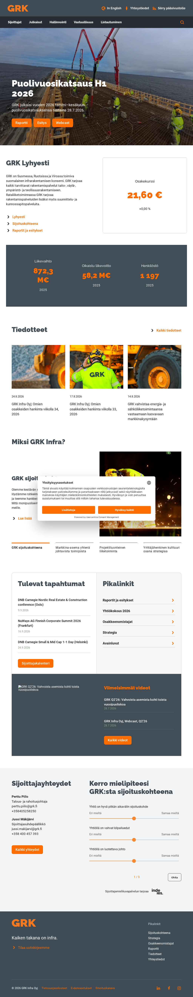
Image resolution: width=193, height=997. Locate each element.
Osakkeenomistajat (117, 622)
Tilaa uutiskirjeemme (34, 948)
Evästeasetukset (81, 988)
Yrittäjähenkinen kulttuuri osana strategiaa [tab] (161, 549)
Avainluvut (111, 643)
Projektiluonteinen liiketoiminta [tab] (113, 549)
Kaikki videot (118, 740)
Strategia (110, 632)
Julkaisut (35, 22)
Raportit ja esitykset (27, 230)
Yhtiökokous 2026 (116, 611)
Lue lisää (25, 518)
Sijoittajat (14, 22)
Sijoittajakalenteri (36, 663)
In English (114, 8)
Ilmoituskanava (105, 988)
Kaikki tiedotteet (168, 330)
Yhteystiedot (156, 959)
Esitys (42, 123)
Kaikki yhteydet (27, 850)
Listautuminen (111, 22)
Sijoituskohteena (25, 224)
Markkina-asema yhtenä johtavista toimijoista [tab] (73, 549)
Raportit (153, 949)
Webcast (62, 123)
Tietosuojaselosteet (54, 988)
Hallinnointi (58, 22)
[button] (38, 383)
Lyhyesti (18, 217)
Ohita (174, 877)
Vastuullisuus (83, 22)
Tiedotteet (155, 954)
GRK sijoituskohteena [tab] (27, 547)
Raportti (21, 123)
